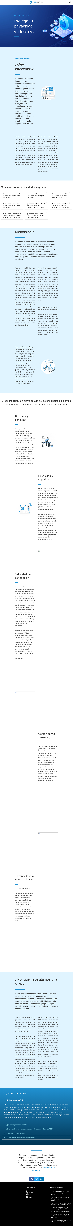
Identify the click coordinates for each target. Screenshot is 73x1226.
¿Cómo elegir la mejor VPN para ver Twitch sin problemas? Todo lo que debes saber (60, 1216)
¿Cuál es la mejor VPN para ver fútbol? (61, 1211)
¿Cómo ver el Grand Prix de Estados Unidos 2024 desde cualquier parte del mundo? (12, 215)
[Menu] (2, 2)
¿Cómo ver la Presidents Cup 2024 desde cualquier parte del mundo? (35, 215)
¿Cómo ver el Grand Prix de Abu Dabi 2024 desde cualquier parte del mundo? (36, 205)
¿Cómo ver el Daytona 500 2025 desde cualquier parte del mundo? (11, 195)
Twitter (30, 1194)
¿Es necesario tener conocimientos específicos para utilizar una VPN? (29, 1129)
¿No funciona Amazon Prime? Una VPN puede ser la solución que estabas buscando (61, 1193)
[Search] (70, 2)
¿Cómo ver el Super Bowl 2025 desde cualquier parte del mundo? (36, 195)
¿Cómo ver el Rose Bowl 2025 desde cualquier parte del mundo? (11, 205)
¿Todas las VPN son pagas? (15, 1133)
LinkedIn (30, 1197)
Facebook (30, 1192)
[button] (36, 1100)
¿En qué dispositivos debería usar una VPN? (21, 1137)
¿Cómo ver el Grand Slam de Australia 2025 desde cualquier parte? (60, 195)
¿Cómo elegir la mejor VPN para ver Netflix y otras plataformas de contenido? (60, 1199)
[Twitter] (36, 1179)
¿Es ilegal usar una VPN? (14, 1100)
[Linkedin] (41, 1179)
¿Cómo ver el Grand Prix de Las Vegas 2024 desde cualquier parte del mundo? (61, 205)
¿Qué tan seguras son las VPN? (16, 1125)
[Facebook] (31, 1179)
